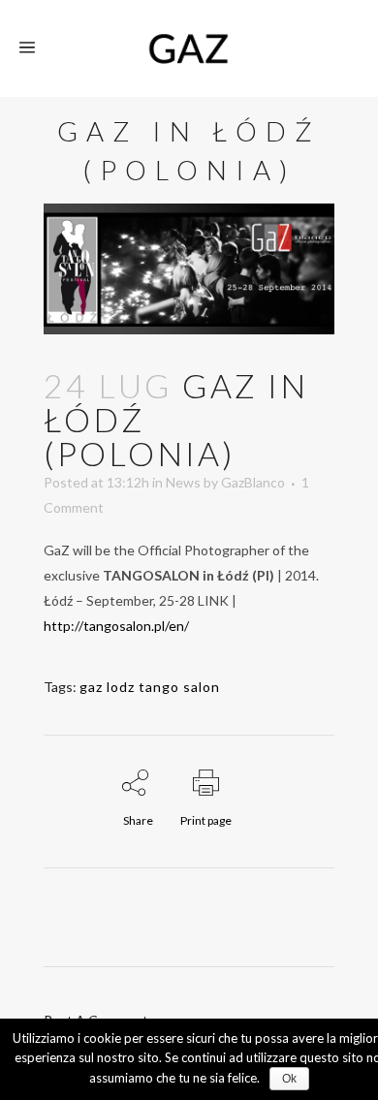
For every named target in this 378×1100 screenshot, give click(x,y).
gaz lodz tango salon (149, 686)
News (183, 482)
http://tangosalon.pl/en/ (116, 625)
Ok (289, 1078)
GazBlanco (253, 482)
